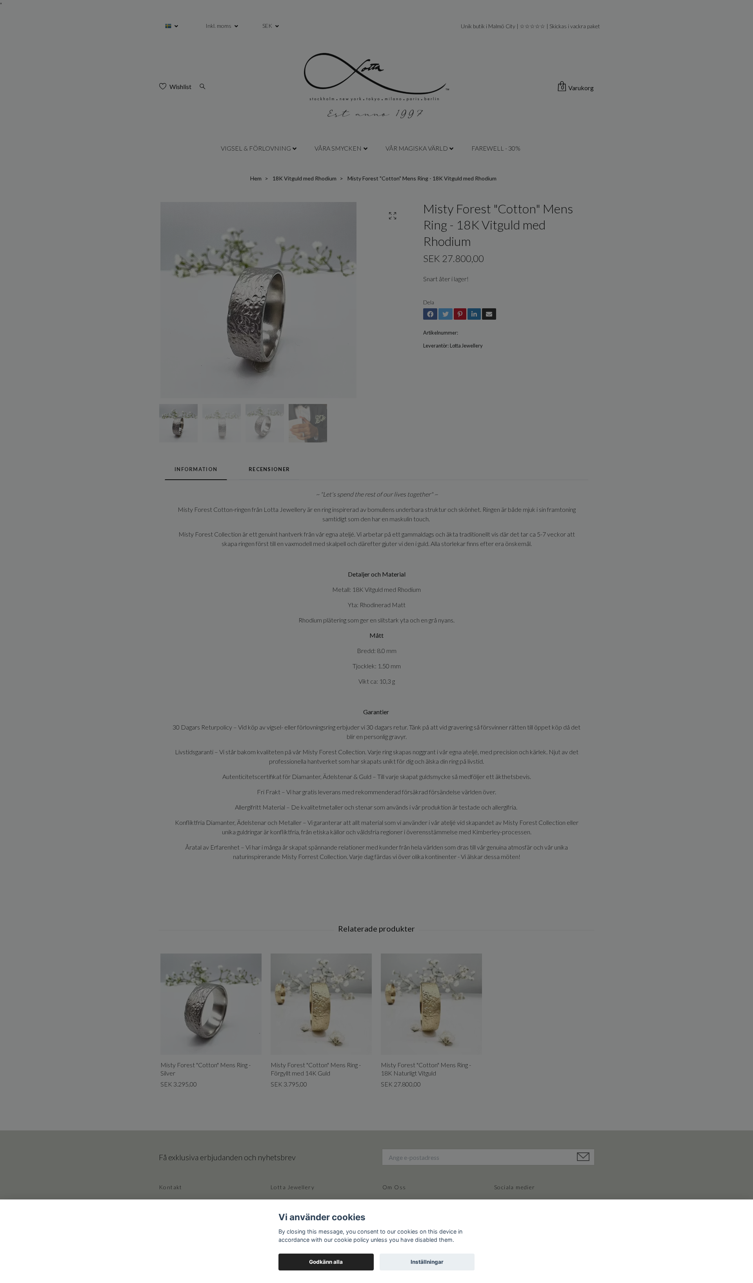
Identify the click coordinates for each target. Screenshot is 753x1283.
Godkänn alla (326, 1262)
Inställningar (427, 1262)
